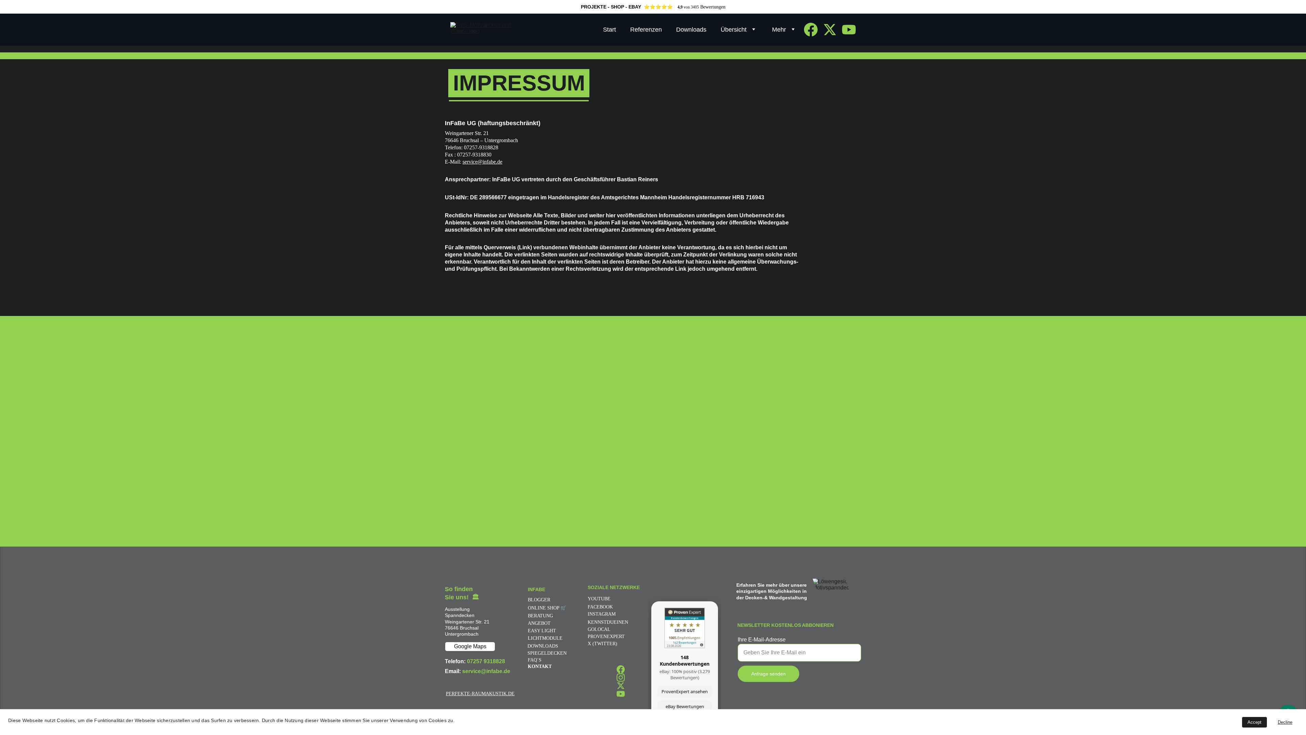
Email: (453, 671)
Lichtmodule (545, 638)
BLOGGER (539, 599)
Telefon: (456, 661)
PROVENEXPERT (606, 636)
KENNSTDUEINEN (608, 622)
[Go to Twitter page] (832, 29)
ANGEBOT (539, 623)
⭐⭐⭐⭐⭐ (658, 7)
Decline (1285, 722)
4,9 (680, 7)
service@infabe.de (482, 162)
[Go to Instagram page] (620, 677)
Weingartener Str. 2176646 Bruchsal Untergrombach (467, 628)
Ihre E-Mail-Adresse (762, 639)
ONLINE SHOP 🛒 (547, 608)
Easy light (542, 630)
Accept (1254, 722)
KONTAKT (540, 666)
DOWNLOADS (543, 646)
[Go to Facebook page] (813, 29)
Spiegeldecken (547, 653)
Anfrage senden (768, 673)
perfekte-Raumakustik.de (480, 693)
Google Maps (470, 646)
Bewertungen (712, 7)
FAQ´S (534, 660)
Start (609, 29)
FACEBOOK (600, 606)
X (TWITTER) (602, 643)
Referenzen (646, 29)
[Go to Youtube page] (849, 29)
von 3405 (691, 7)
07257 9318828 (486, 661)
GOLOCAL (599, 629)
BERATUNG (540, 615)
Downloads (691, 29)
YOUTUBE (599, 598)
